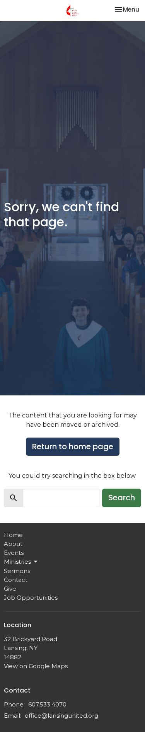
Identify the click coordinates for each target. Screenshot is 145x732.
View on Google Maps (36, 666)
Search (121, 497)
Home (13, 535)
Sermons (17, 571)
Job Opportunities (31, 597)
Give (10, 588)
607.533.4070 (47, 704)
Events (14, 552)
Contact (15, 579)
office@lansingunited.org (61, 715)
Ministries (17, 561)
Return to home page (72, 446)
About (13, 543)
